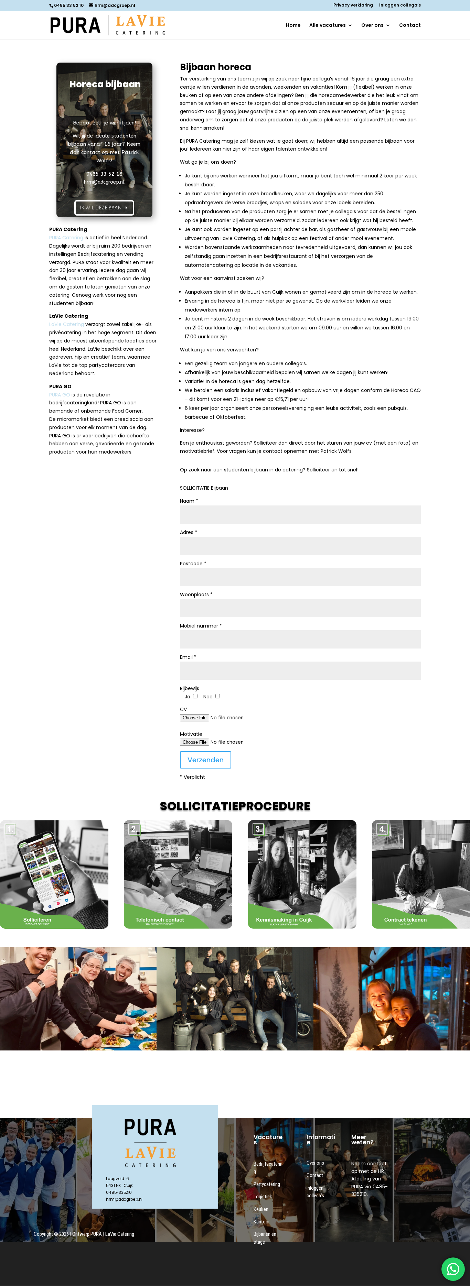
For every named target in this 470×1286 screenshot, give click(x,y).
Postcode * (193, 563)
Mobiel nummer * (201, 625)
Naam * (189, 501)
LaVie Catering (66, 324)
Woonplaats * (196, 594)
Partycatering (267, 1184)
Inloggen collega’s (400, 5)
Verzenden (206, 760)
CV (183, 709)
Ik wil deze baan (100, 207)
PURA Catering (66, 237)
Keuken (261, 1209)
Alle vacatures (327, 26)
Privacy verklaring (353, 5)
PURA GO (59, 394)
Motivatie (191, 734)
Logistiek (263, 1197)
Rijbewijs (189, 688)
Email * (188, 657)
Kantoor (262, 1222)
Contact (410, 26)
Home (293, 26)
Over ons (372, 26)
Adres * (188, 532)
